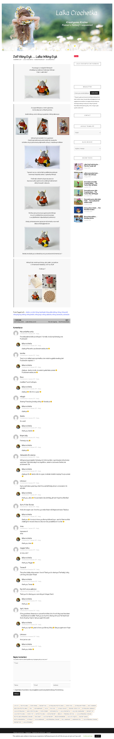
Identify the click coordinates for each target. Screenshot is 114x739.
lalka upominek (27, 722)
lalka (46, 708)
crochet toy (89, 711)
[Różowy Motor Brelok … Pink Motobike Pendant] (78, 210)
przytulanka (24, 706)
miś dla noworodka (19, 719)
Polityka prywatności (18, 732)
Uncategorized (40, 59)
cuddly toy (30, 714)
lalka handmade (39, 719)
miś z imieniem (92, 706)
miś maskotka (54, 711)
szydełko (30, 719)
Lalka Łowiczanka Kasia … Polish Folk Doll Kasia (91, 174)
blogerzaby (24, 435)
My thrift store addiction (28, 589)
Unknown (23, 481)
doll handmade (66, 719)
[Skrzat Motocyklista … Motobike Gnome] (78, 219)
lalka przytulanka (19, 714)
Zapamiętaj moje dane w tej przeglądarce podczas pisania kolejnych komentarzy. (39, 690)
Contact (87, 115)
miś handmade (38, 708)
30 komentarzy (50, 59)
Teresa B (23, 567)
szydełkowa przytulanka (56, 706)
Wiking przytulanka (42, 114)
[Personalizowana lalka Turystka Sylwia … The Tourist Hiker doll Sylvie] (78, 184)
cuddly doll (69, 706)
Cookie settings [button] (87, 736)
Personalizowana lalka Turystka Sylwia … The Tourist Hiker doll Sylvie (90, 183)
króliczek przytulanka (20, 708)
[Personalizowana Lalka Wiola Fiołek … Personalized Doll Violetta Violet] (78, 201)
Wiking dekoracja (54, 114)
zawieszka (66, 314)
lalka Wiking (53, 312)
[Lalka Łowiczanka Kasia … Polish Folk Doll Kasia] (78, 175)
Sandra (22, 416)
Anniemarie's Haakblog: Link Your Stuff (43, 265)
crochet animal (83, 717)
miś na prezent (51, 714)
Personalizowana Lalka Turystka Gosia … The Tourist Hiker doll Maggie (91, 192)
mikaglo (22, 396)
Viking (59, 312)
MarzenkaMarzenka (26, 332)
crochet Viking (34, 312)
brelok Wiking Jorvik (31, 114)
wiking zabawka (46, 314)
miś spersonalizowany (52, 719)
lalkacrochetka (27, 343)
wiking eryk (38, 314)
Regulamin (28, 732)
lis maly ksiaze (62, 708)
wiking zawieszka (57, 314)
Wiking (24, 314)
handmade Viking (44, 312)
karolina (22, 353)
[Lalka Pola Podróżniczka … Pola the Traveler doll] (78, 166)
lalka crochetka (65, 711)
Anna (21, 526)
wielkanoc (38, 717)
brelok (28, 312)
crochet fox (17, 722)
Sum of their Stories (27, 505)
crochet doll (43, 706)
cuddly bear (33, 706)
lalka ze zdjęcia (72, 717)
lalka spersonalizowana (84, 714)
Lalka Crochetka (28, 59)
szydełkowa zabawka (88, 708)
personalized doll (69, 714)
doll (31, 708)
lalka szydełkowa (19, 711)
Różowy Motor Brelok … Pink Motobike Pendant (92, 208)
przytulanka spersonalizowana (23, 717)
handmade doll (76, 719)
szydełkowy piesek (80, 706)
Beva (21, 377)
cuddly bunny (44, 711)
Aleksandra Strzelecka (27, 455)
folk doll (53, 708)
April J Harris (24, 608)
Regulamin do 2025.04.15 (38, 732)
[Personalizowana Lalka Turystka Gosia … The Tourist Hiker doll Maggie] (78, 193)
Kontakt (48, 732)
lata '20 (16, 706)
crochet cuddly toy (74, 708)
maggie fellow (24, 548)
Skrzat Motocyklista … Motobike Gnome (90, 217)
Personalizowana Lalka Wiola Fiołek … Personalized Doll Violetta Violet (92, 200)
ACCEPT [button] (98, 736)
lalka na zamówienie (78, 711)
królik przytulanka (32, 711)
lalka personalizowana (90, 719)
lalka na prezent (48, 717)
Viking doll (65, 312)
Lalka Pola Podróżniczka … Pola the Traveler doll (91, 165)
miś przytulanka (40, 714)
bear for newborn (60, 717)
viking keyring (17, 314)
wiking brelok (30, 314)
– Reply (37, 334)
